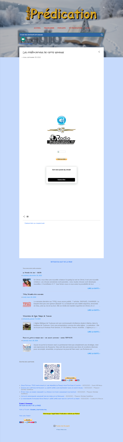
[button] (99, 52)
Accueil (37, 28)
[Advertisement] (61, 198)
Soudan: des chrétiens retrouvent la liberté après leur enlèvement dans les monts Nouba (52, 388)
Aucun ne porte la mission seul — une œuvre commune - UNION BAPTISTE (47, 338)
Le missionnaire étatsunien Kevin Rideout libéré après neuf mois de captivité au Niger (50, 399)
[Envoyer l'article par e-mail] (27, 217)
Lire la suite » (94, 288)
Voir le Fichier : (33, 410)
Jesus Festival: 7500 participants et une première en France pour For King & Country (51, 385)
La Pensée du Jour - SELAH (32, 273)
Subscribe (61, 180)
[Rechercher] (104, 7)
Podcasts (62, 28)
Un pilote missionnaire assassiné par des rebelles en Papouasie (42, 396)
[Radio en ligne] (102, 35)
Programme (49, 28)
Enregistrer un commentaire (35, 223)
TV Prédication (75, 28)
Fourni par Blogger (63, 426)
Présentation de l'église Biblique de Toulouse (37, 316)
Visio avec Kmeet (25, 416)
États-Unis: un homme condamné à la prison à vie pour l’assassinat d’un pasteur (48, 392)
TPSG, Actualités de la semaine (33, 294)
